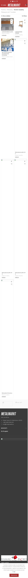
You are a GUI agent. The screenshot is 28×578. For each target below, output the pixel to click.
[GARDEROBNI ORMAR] (20, 24)
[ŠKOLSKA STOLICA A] (7, 336)
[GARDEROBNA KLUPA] (7, 24)
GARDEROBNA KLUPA (7, 31)
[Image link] (8, 413)
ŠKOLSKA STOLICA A (7, 393)
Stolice (11, 56)
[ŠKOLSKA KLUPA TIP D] (7, 215)
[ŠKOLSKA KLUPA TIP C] (20, 95)
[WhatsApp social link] (15, 1)
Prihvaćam (14, 575)
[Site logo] (14, 5)
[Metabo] (7, 404)
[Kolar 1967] (20, 404)
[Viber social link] (17, 1)
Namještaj (9, 9)
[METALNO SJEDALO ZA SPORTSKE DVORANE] (7, 45)
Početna (3, 9)
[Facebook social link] (11, 1)
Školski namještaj (5, 33)
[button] (11, 20)
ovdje (13, 571)
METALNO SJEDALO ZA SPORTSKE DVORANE (7, 54)
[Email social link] (13, 1)
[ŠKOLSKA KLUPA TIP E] (20, 215)
